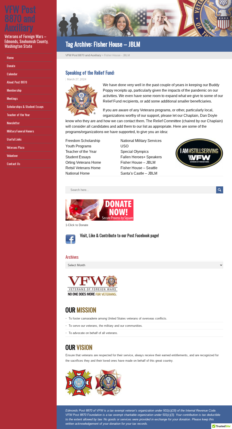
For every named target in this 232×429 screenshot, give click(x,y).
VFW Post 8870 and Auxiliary (20, 18)
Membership (14, 90)
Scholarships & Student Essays (25, 106)
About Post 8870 (17, 82)
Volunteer (12, 155)
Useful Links (14, 139)
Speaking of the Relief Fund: (90, 72)
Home (10, 57)
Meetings (12, 98)
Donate (11, 65)
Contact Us (13, 163)
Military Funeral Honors (20, 131)
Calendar (12, 73)
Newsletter (13, 122)
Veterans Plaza (15, 147)
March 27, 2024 (76, 79)
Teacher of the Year (18, 114)
